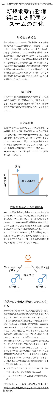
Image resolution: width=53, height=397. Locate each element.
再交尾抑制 (26, 122)
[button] (3, 4)
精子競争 (26, 91)
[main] (26, 17)
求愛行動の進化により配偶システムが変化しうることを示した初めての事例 (26, 387)
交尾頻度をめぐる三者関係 (26, 207)
